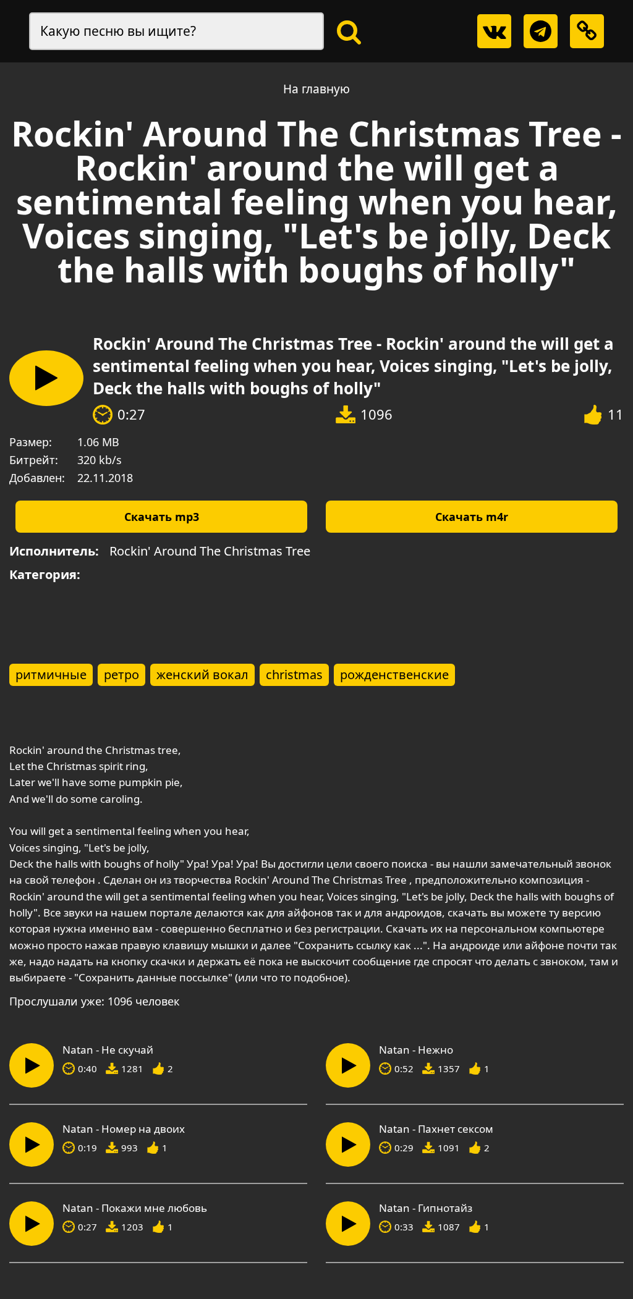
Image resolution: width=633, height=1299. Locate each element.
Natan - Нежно (416, 1050)
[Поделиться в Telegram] (541, 31)
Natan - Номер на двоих (123, 1129)
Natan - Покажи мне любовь (134, 1208)
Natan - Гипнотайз (425, 1208)
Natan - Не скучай (107, 1050)
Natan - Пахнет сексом (436, 1129)
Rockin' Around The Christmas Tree (209, 551)
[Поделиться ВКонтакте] (494, 31)
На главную (316, 89)
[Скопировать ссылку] (587, 31)
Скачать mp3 (161, 516)
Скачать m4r (471, 516)
